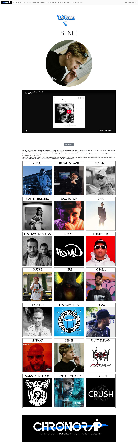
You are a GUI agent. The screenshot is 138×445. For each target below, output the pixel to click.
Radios (29, 2)
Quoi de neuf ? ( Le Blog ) (39, 2)
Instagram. (69, 144)
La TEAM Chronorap (77, 2)
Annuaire (50, 2)
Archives (57, 2)
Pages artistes (66, 2)
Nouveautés (21, 2)
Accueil (15, 2)
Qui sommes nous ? (130, 2)
